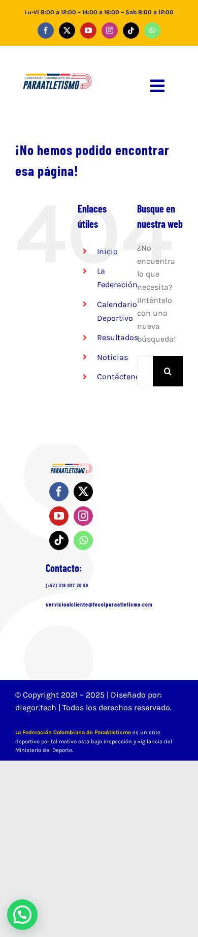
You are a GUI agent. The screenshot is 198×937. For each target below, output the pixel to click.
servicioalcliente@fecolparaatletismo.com (99, 604)
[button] (22, 914)
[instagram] (110, 30)
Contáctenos (120, 376)
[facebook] (46, 30)
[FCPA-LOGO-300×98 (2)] (57, 71)
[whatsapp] (152, 30)
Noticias (112, 357)
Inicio (107, 251)
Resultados (117, 337)
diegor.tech (36, 707)
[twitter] (67, 30)
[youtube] (88, 30)
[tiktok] (131, 30)
